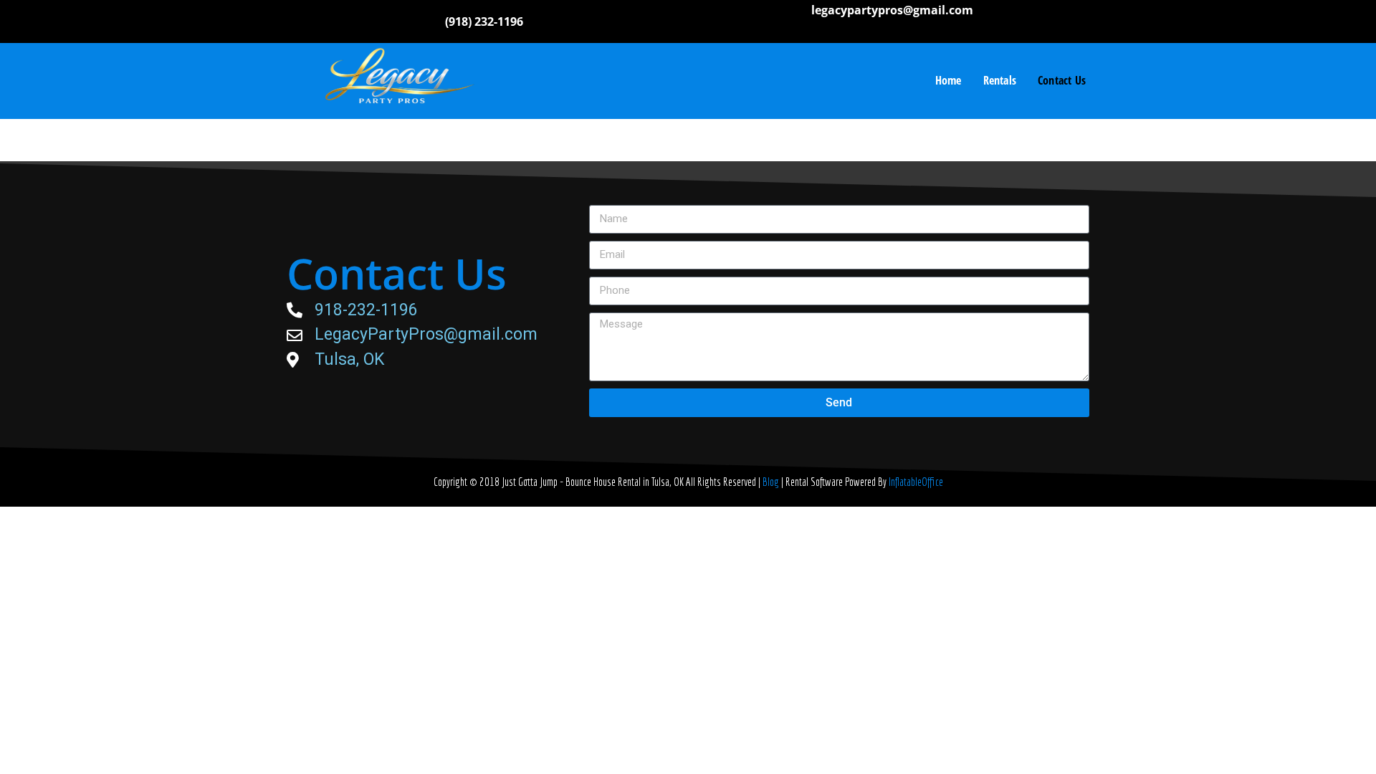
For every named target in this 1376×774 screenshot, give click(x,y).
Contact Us (1062, 80)
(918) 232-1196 (484, 21)
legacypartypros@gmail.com (892, 10)
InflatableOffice (916, 481)
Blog (772, 481)
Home (948, 80)
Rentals (999, 80)
